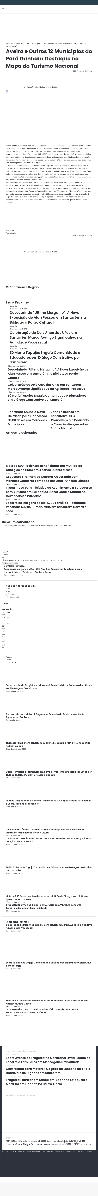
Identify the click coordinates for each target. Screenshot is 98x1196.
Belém (49, 1141)
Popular (9, 657)
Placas (45, 1145)
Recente (9, 660)
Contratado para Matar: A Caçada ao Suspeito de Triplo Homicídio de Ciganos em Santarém (45, 716)
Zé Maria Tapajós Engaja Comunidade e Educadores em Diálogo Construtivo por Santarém (45, 357)
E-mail (5, 555)
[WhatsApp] (2, 1178)
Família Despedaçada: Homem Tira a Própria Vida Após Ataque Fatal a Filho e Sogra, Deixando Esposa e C (48, 802)
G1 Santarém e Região (33, 87)
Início (8, 43)
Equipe (4, 1159)
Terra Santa (86, 1144)
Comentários (11, 662)
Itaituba (65, 1141)
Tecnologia (6, 1162)
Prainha (51, 1144)
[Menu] (3, 10)
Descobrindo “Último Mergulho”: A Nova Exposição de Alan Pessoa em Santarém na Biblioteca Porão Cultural (48, 317)
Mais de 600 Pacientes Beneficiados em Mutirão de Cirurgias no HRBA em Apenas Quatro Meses (44, 468)
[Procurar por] (95, 10)
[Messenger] (1, 1178)
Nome (5, 552)
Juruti (72, 1140)
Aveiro (13, 43)
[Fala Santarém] (20, 9)
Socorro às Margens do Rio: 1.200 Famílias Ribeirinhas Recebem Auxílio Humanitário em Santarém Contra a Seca (46, 507)
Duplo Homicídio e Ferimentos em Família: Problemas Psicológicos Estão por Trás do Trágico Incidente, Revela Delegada (49, 773)
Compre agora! (8, 1165)
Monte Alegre (22, 1144)
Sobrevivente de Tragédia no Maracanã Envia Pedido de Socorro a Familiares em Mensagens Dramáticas (49, 687)
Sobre (4, 1157)
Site (3, 557)
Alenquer (10, 1141)
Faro (60, 1141)
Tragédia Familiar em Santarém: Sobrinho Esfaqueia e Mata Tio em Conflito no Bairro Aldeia (48, 744)
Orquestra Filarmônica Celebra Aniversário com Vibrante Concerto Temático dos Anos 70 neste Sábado (47, 479)
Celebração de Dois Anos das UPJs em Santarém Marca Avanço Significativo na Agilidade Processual (46, 337)
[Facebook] (0, 1178)
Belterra (42, 1140)
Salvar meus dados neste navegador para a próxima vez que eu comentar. (33, 560)
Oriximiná (36, 1144)
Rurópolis (59, 1145)
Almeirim (18, 1141)
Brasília (55, 1141)
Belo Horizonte (32, 1141)
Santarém (14, 46)
